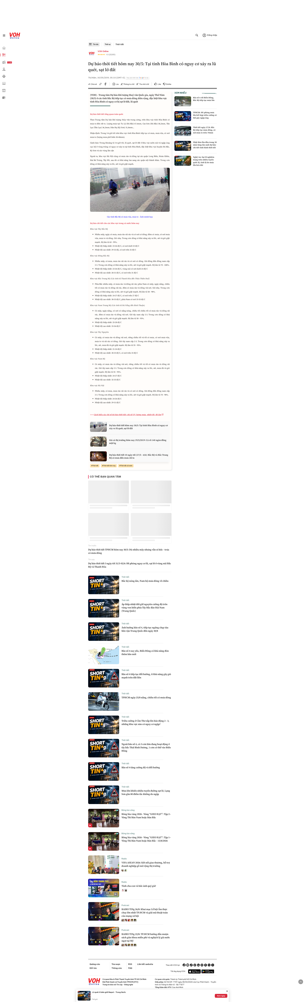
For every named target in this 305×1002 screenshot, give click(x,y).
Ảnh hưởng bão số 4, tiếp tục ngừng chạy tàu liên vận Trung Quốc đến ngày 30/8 (145, 629)
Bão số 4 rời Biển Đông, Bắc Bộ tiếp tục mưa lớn (203, 98)
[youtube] (187, 965)
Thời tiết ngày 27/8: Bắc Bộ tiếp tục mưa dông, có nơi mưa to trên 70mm (204, 130)
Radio (124, 858)
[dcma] (205, 965)
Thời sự (107, 44)
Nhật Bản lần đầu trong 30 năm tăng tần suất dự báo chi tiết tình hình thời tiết (205, 145)
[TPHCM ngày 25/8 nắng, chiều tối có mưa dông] (103, 701)
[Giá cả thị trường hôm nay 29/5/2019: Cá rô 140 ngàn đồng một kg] (98, 442)
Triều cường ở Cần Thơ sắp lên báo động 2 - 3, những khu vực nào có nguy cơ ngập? (145, 722)
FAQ (130, 968)
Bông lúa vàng (128, 810)
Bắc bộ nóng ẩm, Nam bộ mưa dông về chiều (145, 581)
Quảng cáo (95, 964)
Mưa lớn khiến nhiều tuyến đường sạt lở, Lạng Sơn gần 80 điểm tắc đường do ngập (146, 792)
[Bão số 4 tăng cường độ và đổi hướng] (103, 771)
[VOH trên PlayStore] (207, 971)
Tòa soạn (116, 964)
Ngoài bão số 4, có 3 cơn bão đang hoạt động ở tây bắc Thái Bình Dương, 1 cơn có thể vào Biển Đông (146, 747)
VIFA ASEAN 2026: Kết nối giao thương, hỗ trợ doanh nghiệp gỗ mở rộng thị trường (146, 864)
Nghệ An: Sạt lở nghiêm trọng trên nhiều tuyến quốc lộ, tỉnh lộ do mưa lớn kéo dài (203, 161)
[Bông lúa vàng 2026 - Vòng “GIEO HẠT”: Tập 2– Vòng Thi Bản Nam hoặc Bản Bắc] (103, 818)
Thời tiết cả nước (126, 466)
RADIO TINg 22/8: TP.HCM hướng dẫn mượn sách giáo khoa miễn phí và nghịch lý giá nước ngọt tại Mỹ (146, 937)
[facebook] (105, 84)
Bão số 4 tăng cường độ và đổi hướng (141, 767)
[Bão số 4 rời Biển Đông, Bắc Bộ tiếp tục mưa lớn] (182, 101)
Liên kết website (145, 964)
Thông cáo (117, 968)
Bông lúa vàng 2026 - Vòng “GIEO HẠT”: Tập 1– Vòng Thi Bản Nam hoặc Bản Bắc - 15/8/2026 (146, 839)
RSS (130, 964)
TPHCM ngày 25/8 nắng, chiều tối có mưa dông (146, 697)
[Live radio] (13, 62)
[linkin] (198, 965)
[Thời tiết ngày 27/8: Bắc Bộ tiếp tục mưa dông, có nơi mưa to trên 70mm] (182, 131)
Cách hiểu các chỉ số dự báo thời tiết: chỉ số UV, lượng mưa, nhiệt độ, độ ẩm (127, 414)
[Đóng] (227, 991)
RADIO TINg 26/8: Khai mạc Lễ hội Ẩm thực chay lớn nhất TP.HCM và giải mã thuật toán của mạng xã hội (145, 913)
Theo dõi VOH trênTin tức (137, 78)
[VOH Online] (94, 982)
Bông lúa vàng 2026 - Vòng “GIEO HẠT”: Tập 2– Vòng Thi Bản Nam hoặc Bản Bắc (146, 815)
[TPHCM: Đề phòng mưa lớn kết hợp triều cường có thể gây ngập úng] (182, 116)
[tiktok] (191, 965)
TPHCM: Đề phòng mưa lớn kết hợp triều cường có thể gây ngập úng (205, 115)
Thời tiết (119, 44)
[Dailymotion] (212, 965)
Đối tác (93, 968)
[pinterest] (194, 965)
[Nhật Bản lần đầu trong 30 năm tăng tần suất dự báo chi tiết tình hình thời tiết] (182, 146)
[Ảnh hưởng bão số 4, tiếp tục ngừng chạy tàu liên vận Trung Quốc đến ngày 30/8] (103, 631)
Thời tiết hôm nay (109, 466)
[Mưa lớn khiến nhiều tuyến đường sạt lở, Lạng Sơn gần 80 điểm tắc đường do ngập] (103, 794)
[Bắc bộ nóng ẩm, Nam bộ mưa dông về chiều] (103, 585)
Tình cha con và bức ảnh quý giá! (139, 886)
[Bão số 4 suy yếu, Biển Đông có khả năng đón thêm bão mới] (103, 655)
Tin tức (96, 44)
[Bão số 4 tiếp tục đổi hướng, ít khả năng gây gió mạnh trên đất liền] (103, 678)
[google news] (202, 965)
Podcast (125, 905)
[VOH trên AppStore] (194, 971)
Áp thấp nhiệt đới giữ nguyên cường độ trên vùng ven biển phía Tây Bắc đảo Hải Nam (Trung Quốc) (144, 608)
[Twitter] (209, 965)
